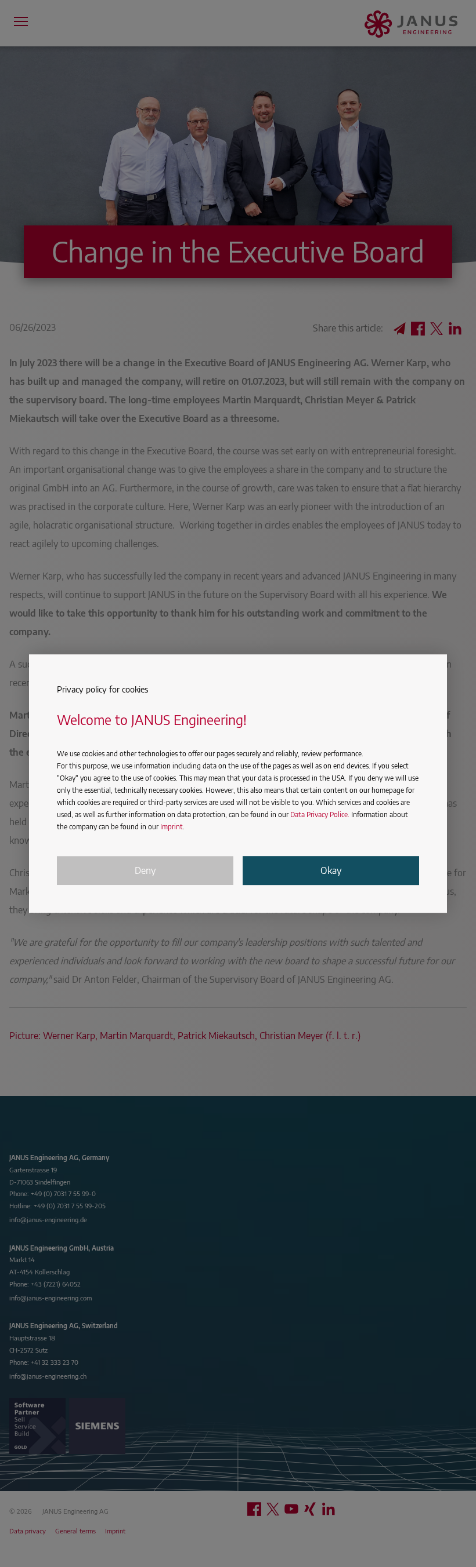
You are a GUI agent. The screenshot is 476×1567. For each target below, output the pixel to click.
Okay (330, 870)
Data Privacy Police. (319, 815)
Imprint (171, 827)
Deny (145, 870)
